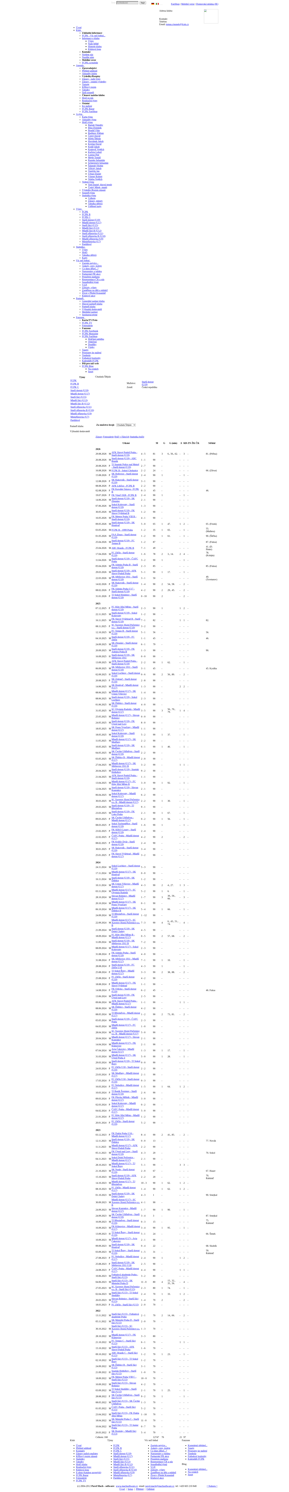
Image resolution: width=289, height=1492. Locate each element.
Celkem (91, 198)
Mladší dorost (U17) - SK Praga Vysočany (124, 903)
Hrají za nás (87, 98)
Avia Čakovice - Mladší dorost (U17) (123, 1050)
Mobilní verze (187, 4)
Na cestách (93, 369)
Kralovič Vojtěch (96, 149)
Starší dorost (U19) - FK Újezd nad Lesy (123, 722)
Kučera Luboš (95, 152)
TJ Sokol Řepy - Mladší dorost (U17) (123, 972)
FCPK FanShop (89, 111)
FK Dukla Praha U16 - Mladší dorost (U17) (122, 1134)
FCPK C (86, 217)
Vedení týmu (88, 182)
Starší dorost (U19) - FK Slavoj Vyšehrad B (123, 511)
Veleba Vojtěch (95, 179)
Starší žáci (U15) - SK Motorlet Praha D (122, 1282)
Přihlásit (140, 1489)
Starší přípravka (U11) (92, 233)
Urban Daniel (94, 174)
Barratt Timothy (95, 125)
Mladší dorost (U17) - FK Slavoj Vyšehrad (124, 984)
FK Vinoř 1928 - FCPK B (124, 495)
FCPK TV (87, 323)
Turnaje (85, 84)
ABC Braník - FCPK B (123, 548)
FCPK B (86, 214)
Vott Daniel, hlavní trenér (100, 184)
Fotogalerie (87, 325)
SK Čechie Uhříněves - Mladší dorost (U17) (123, 819)
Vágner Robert (95, 176)
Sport (90, 371)
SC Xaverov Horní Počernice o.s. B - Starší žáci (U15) (126, 1288)
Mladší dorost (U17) (91, 222)
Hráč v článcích (121, 436)
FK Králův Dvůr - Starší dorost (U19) (123, 843)
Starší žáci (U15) (90, 225)
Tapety (85, 350)
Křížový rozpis (89, 87)
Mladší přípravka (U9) (92, 239)
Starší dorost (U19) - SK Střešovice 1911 (123, 656)
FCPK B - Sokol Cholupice (125, 470)
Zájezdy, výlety (89, 287)
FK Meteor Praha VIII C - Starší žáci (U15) (124, 1378)
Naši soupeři (88, 92)
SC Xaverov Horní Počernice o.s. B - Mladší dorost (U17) (126, 801)
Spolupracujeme (89, 314)
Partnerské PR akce (91, 274)
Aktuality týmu (89, 119)
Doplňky (92, 344)
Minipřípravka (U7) (91, 241)
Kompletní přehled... (197, 1445)
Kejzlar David (94, 144)
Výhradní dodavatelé (92, 309)
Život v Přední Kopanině (94, 293)
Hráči (84, 252)
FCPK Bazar (88, 108)
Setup (130, 1489)
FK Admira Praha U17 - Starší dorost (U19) (123, 590)
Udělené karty (94, 206)
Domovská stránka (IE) (207, 4)
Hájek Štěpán (94, 138)
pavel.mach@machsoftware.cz (159, 1486)
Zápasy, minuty (95, 201)
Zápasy (99, 436)
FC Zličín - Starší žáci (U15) (125, 1304)
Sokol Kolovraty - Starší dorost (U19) (123, 505)
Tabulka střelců (95, 203)
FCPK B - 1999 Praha (122, 530)
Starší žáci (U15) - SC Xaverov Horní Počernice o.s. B (126, 1329)
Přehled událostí (89, 71)
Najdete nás (87, 54)
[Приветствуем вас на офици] (160, 4)
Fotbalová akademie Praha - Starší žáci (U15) (125, 1276)
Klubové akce (88, 295)
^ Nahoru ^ (212, 1486)
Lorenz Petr (93, 155)
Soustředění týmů (90, 282)
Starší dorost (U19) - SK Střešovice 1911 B (123, 942)
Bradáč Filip (94, 130)
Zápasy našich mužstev (87, 1453)
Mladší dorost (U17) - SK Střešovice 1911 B (124, 764)
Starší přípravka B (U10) (94, 236)
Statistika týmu (89, 195)
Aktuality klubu (89, 73)
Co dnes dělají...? (90, 268)
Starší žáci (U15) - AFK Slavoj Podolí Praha (123, 1348)
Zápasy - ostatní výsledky (94, 81)
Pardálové (87, 244)
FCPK (85, 211)
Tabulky (86, 90)
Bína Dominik (95, 127)
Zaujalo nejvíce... (90, 263)
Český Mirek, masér (97, 187)
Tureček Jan (93, 171)
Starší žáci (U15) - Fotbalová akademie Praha (125, 1315)
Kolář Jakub (94, 146)
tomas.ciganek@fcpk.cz (177, 24)
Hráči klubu (81, 1464)
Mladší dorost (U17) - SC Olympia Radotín (124, 891)
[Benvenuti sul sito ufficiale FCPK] (157, 4)
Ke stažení (87, 106)
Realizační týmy (89, 100)
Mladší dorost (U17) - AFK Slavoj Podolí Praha (125, 1146)
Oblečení (92, 341)
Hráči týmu (87, 122)
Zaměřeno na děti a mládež (95, 290)
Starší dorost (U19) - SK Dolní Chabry (123, 930)
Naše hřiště (93, 43)
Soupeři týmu (88, 192)
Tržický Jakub (94, 168)
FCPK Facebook (90, 331)
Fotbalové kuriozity (91, 358)
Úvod (78, 1445)
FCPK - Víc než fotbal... (93, 35)
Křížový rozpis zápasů (86, 1456)
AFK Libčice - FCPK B (123, 486)
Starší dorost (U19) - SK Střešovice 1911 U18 (123, 1264)
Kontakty (80, 1451)
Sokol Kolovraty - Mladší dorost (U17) (124, 794)
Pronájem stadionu (91, 276)
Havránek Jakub (96, 141)
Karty (84, 257)
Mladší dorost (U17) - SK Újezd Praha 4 (124, 1056)
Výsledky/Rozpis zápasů (94, 190)
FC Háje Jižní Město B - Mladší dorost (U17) (123, 936)
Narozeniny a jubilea (92, 271)
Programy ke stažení (91, 352)
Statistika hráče (137, 436)
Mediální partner (90, 312)
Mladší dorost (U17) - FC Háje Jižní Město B (124, 782)
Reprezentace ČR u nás (93, 279)
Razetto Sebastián (96, 160)
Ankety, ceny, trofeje (92, 266)
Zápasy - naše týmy (91, 79)
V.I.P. (84, 285)
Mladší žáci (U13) (90, 228)
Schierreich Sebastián (98, 163)
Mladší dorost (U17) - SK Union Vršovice (124, 692)
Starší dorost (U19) (91, 220)
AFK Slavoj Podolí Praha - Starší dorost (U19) (124, 453)
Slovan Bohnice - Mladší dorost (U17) (123, 897)
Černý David (94, 136)
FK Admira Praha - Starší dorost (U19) (124, 954)
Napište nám (88, 57)
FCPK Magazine (90, 333)
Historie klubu (95, 46)
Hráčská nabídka (96, 339)
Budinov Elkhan (96, 133)
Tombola (86, 355)
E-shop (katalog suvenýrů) (88, 1472)
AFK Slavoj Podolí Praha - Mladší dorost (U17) (124, 1002)
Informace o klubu (90, 38)
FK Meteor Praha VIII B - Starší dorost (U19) (124, 518)
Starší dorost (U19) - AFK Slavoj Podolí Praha (124, 572)
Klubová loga (94, 49)
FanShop (175, 4)
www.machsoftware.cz (127, 1486)
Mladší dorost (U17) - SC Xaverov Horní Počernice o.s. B (126, 923)
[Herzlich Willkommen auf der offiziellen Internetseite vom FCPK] (152, 4)
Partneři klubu (88, 306)
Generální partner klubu (93, 301)
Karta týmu (87, 117)
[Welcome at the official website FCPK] (150, 4)
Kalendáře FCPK (90, 360)
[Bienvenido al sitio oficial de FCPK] (161, 4)
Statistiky (80, 1459)
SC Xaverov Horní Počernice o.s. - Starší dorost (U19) (126, 626)
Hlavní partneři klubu (92, 304)
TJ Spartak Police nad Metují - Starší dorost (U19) (125, 465)
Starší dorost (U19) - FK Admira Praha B (123, 650)
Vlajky (91, 347)
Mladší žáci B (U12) (91, 230)
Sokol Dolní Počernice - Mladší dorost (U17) (123, 1158)
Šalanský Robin (95, 165)
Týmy (91, 41)
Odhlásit (150, 1489)
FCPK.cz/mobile (90, 62)
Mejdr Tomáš (94, 157)
